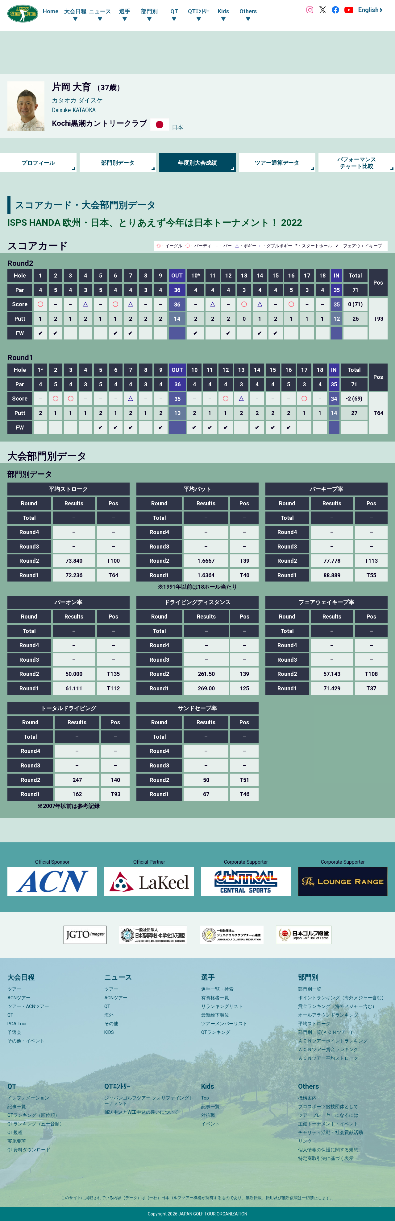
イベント (210, 1124)
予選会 (14, 1032)
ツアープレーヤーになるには (328, 1115)
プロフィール (38, 162)
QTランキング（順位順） (33, 1115)
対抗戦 (208, 1115)
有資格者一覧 (215, 998)
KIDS (109, 1032)
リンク (305, 1141)
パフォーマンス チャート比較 (356, 162)
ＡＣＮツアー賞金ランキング (328, 1049)
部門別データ (118, 162)
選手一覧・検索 (217, 989)
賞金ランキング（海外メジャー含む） (337, 1006)
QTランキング (215, 1032)
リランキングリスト (222, 1006)
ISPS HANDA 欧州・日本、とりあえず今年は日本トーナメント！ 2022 (154, 222)
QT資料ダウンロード (28, 1150)
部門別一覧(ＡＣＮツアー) (325, 1032)
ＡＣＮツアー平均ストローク (328, 1058)
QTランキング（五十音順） (35, 1124)
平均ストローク (314, 1023)
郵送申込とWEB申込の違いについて (141, 1112)
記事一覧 (16, 1106)
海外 (109, 1015)
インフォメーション (28, 1098)
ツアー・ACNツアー (28, 1006)
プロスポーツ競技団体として (328, 1106)
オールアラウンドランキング (328, 1015)
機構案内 (307, 1098)
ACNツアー (19, 998)
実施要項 (16, 1141)
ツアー (14, 989)
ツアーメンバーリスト (224, 1023)
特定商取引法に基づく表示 (326, 1158)
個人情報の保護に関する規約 (328, 1150)
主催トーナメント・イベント (328, 1124)
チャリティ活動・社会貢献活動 (330, 1132)
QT (10, 1015)
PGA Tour (17, 1023)
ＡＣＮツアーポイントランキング (333, 1041)
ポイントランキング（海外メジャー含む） (342, 998)
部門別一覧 (309, 989)
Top (205, 1098)
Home (50, 11)
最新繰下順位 (215, 1015)
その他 (111, 1023)
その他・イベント (25, 1041)
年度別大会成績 (197, 162)
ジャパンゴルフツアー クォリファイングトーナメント (148, 1100)
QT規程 (15, 1132)
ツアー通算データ (277, 162)
